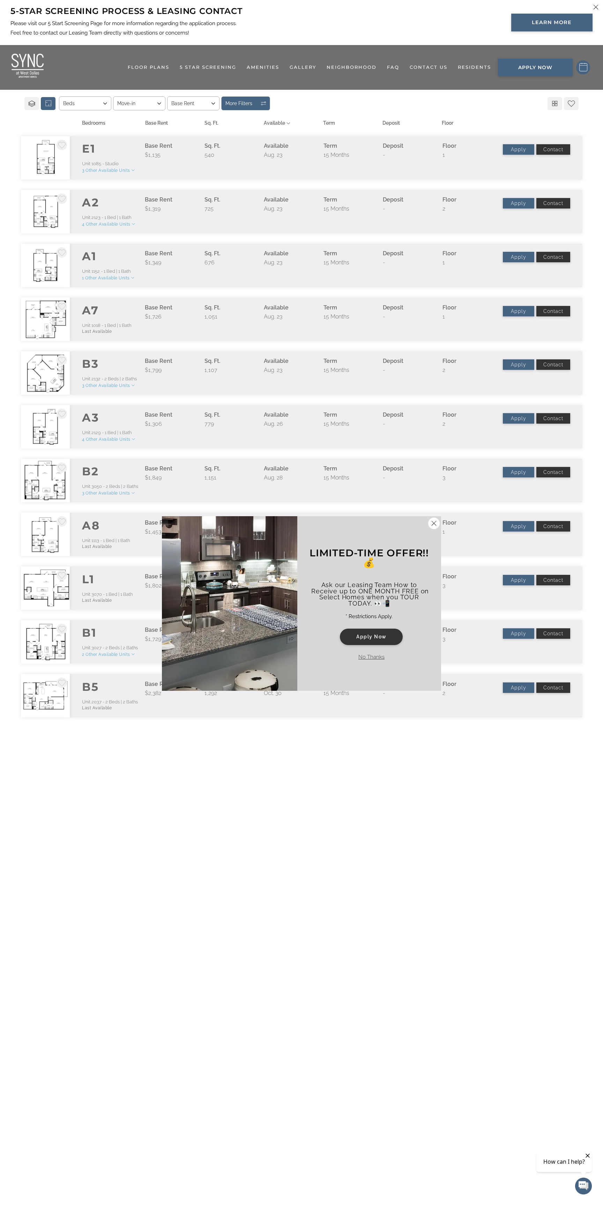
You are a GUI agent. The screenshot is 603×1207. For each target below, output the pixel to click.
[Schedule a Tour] (583, 67)
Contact (553, 149)
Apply (518, 149)
